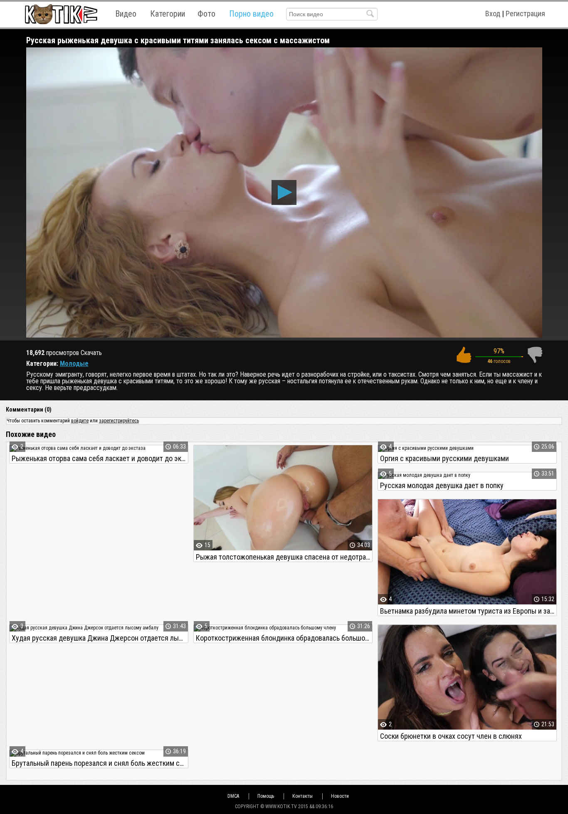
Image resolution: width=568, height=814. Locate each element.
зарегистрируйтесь (119, 421)
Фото (206, 14)
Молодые (74, 364)
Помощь (265, 796)
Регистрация (525, 13)
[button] (284, 192)
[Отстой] (535, 355)
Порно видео (251, 14)
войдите (80, 421)
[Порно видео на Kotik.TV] (61, 14)
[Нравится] (464, 355)
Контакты (302, 796)
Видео (125, 14)
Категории (167, 14)
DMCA (233, 796)
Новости (340, 796)
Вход (492, 13)
